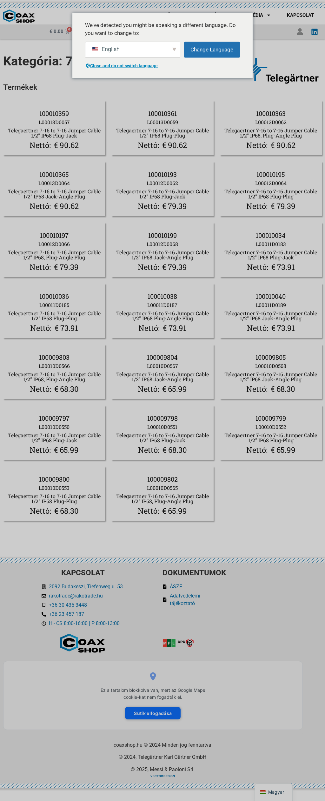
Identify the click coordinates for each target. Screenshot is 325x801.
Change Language (211, 49)
